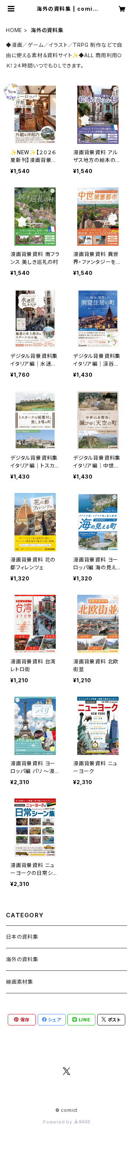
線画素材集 (19, 982)
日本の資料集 (22, 937)
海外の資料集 (22, 959)
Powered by (58, 1122)
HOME (14, 30)
